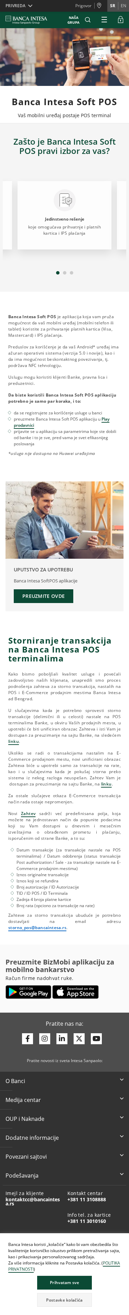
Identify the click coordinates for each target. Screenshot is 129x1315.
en (123, 6)
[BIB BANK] (31, 20)
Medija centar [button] (23, 1100)
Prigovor (83, 6)
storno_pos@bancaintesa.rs (37, 927)
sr (112, 6)
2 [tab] (64, 273)
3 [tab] (71, 273)
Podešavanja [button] (22, 1175)
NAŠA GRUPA (73, 20)
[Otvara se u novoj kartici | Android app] (28, 992)
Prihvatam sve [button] (64, 1282)
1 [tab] (58, 273)
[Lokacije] (100, 6)
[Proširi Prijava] (120, 20)
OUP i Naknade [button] (25, 1119)
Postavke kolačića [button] (64, 1300)
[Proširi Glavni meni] (104, 20)
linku (13, 741)
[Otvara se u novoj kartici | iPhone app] (75, 992)
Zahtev (28, 813)
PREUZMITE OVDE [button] (43, 596)
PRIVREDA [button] (15, 6)
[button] (87, 20)
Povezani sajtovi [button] (26, 1156)
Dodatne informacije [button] (32, 1137)
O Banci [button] (15, 1081)
